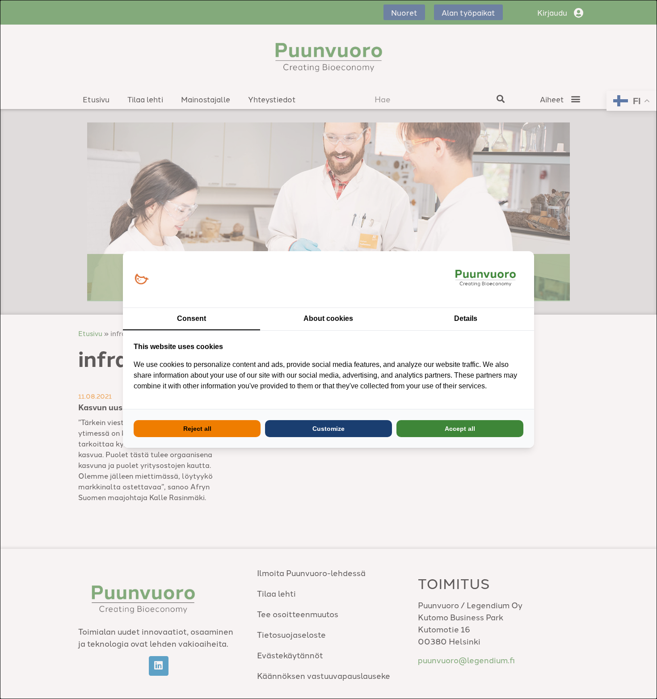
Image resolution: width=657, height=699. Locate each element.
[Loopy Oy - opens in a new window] (141, 279)
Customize (328, 428)
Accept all (460, 428)
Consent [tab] (191, 318)
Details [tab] (465, 318)
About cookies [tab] (328, 318)
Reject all (197, 428)
